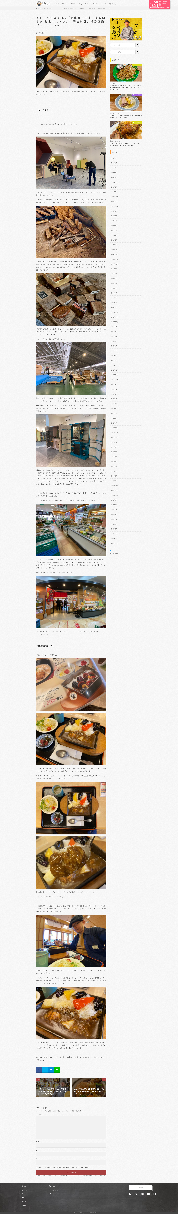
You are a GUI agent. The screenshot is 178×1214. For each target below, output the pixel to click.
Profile (64, 3)
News (73, 3)
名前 (38, 1141)
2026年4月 (114, 177)
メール (38, 1150)
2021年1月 (114, 481)
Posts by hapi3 (114, 553)
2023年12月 (114, 312)
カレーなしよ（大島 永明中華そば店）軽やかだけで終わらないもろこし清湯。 (126, 116)
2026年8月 (114, 158)
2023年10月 (114, 322)
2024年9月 (114, 269)
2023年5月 (114, 346)
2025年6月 (114, 225)
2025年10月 (114, 206)
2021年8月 (114, 447)
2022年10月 (114, 379)
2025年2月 (114, 245)
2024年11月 (114, 259)
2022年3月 (114, 413)
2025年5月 (114, 230)
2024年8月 (114, 273)
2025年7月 (114, 220)
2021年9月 (114, 442)
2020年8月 (114, 505)
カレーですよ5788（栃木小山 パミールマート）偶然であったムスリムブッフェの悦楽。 (125, 144)
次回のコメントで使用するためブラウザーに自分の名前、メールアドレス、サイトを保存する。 (64, 1167)
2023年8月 (114, 331)
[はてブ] (51, 1070)
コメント (38, 1114)
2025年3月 (114, 240)
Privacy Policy (110, 3)
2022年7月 (114, 394)
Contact (140, 1187)
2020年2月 (114, 533)
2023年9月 (114, 326)
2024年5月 (114, 288)
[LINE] (57, 1070)
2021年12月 (114, 428)
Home (56, 3)
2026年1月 (114, 192)
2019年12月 (114, 543)
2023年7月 (114, 336)
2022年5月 (114, 403)
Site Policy (52, 1194)
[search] (137, 45)
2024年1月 (114, 307)
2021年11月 (114, 432)
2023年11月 (114, 317)
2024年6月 (114, 283)
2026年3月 (114, 182)
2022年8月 (114, 389)
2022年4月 (114, 408)
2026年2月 (114, 187)
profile (24, 1190)
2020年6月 (114, 514)
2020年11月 (114, 490)
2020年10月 (114, 495)
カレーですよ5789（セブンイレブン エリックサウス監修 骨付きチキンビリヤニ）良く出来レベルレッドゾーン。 (125, 87)
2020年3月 (114, 529)
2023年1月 (114, 365)
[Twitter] (45, 1070)
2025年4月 (114, 235)
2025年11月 (114, 201)
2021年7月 (114, 452)
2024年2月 (114, 302)
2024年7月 (114, 278)
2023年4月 (114, 350)
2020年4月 (114, 524)
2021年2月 (114, 476)
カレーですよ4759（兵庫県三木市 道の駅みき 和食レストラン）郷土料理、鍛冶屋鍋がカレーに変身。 (85, 8)
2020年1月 (114, 538)
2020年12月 (114, 485)
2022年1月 (114, 423)
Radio (87, 3)
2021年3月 (114, 471)
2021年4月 (114, 466)
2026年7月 (114, 163)
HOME (39, 8)
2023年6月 (114, 341)
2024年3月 (114, 297)
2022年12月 (114, 370)
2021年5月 (114, 461)
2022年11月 (114, 375)
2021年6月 (114, 456)
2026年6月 (114, 167)
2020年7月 (114, 509)
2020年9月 (114, 500)
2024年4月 (114, 293)
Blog (80, 3)
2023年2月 (114, 360)
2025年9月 (114, 211)
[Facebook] (39, 1070)
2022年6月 (114, 399)
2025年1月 (114, 249)
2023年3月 (114, 355)
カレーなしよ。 (138, 94)
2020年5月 (114, 519)
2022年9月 (114, 384)
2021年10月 (114, 437)
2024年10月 (114, 264)
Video (95, 3)
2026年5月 (114, 172)
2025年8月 (114, 216)
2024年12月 (114, 254)
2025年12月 (114, 196)
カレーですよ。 (53, 8)
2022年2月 (114, 418)
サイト (38, 1158)
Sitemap (52, 1186)
